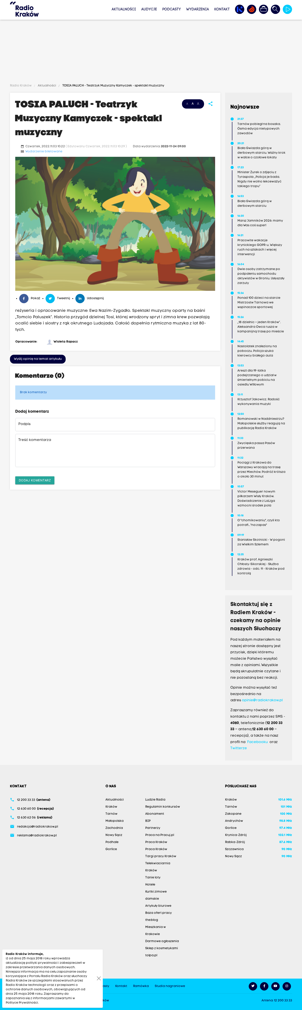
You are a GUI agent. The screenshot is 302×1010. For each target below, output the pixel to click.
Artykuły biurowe (158, 906)
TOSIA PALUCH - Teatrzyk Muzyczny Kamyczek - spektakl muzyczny (113, 85)
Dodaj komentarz (35, 480)
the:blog (151, 920)
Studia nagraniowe (170, 986)
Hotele (150, 884)
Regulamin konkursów (162, 807)
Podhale (112, 842)
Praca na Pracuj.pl (159, 835)
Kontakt (222, 9)
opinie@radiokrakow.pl (262, 700)
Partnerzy (152, 828)
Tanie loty (153, 877)
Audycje (149, 9)
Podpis (24, 424)
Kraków (111, 807)
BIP (148, 821)
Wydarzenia (197, 9)
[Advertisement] (151, 52)
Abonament (154, 814)
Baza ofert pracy (158, 913)
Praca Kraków (156, 842)
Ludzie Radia (155, 799)
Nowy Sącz (113, 835)
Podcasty (171, 9)
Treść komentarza (34, 440)
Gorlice (111, 849)
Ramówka (141, 986)
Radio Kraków (21, 85)
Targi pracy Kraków (160, 856)
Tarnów (111, 814)
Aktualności (124, 9)
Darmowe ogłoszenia (162, 941)
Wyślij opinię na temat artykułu (38, 359)
